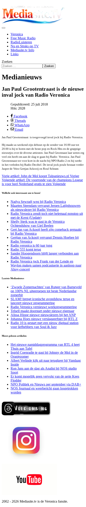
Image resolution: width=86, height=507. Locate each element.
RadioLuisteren (21, 42)
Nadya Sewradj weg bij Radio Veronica (38, 202)
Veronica (17, 34)
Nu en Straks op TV (25, 46)
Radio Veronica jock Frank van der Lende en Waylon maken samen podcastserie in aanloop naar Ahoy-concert (46, 265)
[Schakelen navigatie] (3, 28)
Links (15, 54)
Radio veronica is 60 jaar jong (31, 245)
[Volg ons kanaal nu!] (29, 494)
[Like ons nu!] (26, 417)
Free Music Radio (23, 38)
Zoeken (7, 61)
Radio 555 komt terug (26, 249)
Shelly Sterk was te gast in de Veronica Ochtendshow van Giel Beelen (38, 223)
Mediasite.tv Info (22, 50)
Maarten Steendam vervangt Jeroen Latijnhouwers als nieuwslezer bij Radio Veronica (45, 207)
